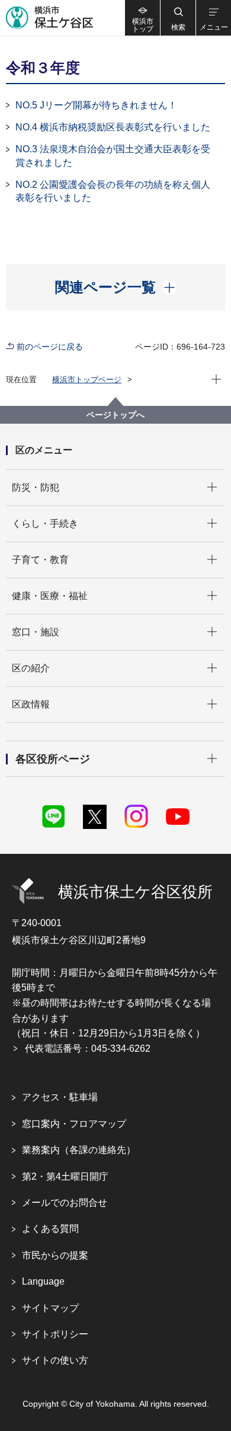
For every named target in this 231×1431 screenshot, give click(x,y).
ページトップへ (115, 415)
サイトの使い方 (55, 1360)
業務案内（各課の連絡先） (79, 1150)
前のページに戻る (50, 346)
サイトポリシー (55, 1334)
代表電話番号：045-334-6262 (87, 1048)
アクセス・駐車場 (60, 1097)
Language (43, 1281)
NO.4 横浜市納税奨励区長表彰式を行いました (112, 127)
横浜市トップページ (86, 379)
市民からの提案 (55, 1255)
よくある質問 (50, 1229)
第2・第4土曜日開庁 (65, 1176)
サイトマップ (50, 1308)
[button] (177, 18)
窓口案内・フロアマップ (74, 1124)
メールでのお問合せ (64, 1203)
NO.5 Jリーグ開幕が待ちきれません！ (96, 105)
